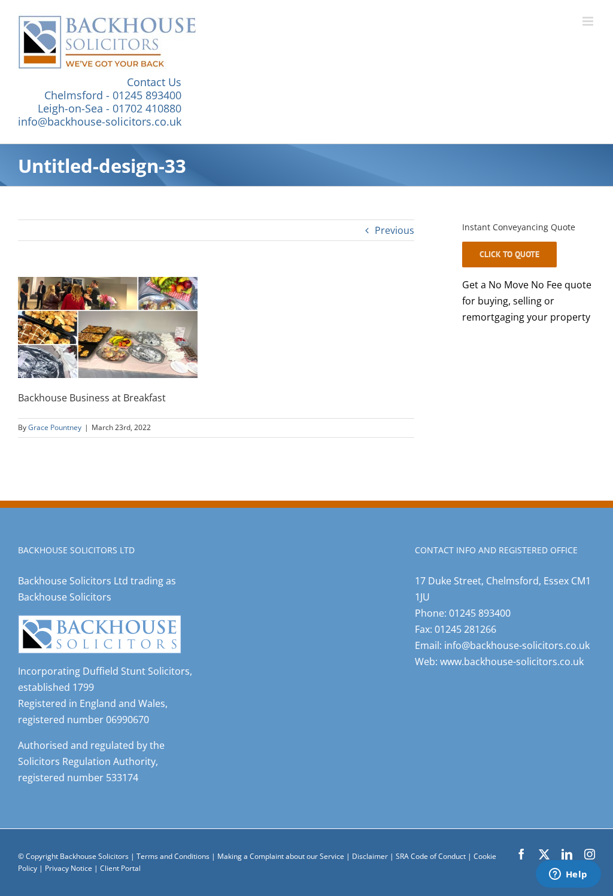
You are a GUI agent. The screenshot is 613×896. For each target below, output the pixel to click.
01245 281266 (465, 629)
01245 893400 (480, 613)
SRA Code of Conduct (431, 856)
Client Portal (120, 868)
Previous (394, 230)
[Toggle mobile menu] (588, 21)
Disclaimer (370, 856)
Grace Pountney (54, 427)
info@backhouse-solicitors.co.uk (99, 121)
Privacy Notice (69, 868)
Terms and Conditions (173, 856)
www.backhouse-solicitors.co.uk (512, 661)
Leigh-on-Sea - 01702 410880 (109, 108)
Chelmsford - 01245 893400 (112, 95)
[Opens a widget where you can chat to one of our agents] (568, 875)
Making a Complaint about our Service (281, 856)
